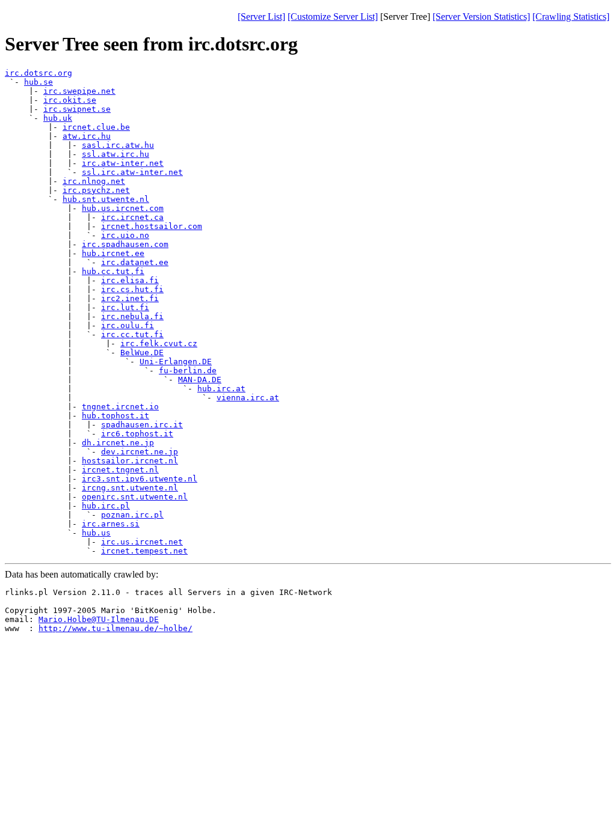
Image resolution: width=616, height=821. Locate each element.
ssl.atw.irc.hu (115, 154)
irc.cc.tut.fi (132, 334)
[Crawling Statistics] (570, 16)
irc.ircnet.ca (132, 217)
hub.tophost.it (115, 415)
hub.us (96, 532)
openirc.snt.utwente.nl (135, 496)
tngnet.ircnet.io (120, 406)
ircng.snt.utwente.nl (130, 487)
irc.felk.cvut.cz (158, 343)
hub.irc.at (221, 388)
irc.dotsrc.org (38, 73)
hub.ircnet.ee (113, 253)
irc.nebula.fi (132, 316)
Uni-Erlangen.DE (176, 361)
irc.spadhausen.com (125, 244)
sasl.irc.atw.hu (118, 145)
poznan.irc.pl (132, 514)
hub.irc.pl (106, 505)
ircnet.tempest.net (144, 550)
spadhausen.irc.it (142, 424)
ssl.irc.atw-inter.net (132, 172)
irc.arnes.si (111, 523)
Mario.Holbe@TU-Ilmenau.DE (98, 619)
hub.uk (57, 118)
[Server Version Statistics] (481, 16)
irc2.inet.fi (130, 298)
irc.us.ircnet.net (142, 541)
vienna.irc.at (248, 397)
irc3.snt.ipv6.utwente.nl (139, 478)
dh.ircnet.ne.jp (118, 442)
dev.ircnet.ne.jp (139, 451)
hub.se (38, 82)
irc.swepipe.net (79, 91)
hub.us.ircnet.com (123, 208)
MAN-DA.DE (199, 379)
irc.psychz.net (96, 190)
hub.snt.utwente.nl (106, 199)
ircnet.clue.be (96, 127)
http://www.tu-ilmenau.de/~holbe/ (115, 628)
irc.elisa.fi (130, 280)
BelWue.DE (142, 352)
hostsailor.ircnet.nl (130, 460)
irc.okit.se (69, 100)
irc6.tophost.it (137, 433)
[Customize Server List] (333, 16)
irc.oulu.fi (127, 325)
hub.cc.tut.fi (113, 271)
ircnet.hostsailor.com (151, 226)
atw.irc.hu (87, 136)
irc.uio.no (125, 235)
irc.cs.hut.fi (132, 289)
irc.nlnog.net (94, 181)
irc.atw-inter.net (123, 163)
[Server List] (261, 16)
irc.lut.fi (125, 307)
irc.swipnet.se (77, 109)
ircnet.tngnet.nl (120, 469)
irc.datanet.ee (134, 262)
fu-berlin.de (188, 370)
